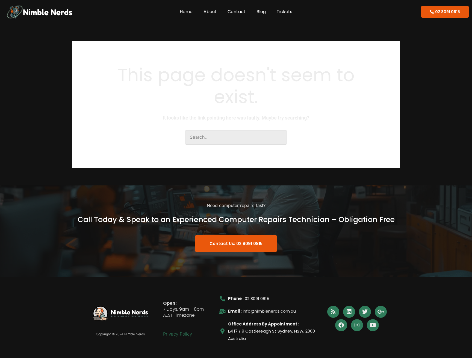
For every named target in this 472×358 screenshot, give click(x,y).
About (210, 11)
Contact (237, 11)
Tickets (284, 11)
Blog (261, 11)
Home (186, 11)
